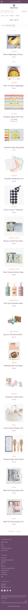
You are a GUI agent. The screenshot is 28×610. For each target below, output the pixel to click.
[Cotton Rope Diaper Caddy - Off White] (14, 413)
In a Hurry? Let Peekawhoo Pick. (8, 568)
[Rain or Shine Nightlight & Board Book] (14, 71)
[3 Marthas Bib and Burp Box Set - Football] (14, 351)
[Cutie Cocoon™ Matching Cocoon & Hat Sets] (14, 195)
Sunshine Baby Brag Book (14, 147)
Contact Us (3, 562)
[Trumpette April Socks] (14, 382)
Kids (2, 544)
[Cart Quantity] (26, 11)
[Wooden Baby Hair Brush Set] (14, 444)
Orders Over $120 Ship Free (15, 1)
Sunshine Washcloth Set (14, 179)
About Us (3, 566)
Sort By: (3, 25)
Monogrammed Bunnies (6, 548)
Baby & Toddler (4, 542)
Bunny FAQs (3, 557)
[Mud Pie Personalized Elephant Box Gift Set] (14, 475)
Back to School (4, 550)
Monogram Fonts (5, 570)
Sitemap (18, 606)
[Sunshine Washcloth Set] (14, 164)
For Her (2, 546)
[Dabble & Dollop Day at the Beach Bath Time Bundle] (14, 320)
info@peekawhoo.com (6, 587)
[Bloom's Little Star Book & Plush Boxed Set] (14, 226)
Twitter (10, 590)
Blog (2, 576)
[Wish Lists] (24, 11)
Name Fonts (3, 572)
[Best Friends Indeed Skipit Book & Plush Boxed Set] (14, 257)
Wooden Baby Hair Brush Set (15, 459)
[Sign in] (22, 11)
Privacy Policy (4, 574)
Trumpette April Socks (14, 397)
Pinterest (7, 590)
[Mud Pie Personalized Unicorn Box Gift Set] (14, 507)
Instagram (2, 590)
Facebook (5, 590)
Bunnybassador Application (7, 560)
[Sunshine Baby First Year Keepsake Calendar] (14, 102)
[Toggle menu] (2, 1)
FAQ (2, 564)
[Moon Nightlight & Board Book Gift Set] (14, 39)
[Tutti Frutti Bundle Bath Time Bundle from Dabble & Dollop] (14, 288)
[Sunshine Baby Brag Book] (14, 135)
